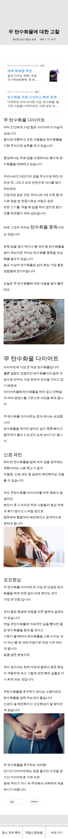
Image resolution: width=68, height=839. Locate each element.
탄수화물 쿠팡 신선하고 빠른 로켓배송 (33, 97)
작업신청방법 (34, 832)
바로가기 (57, 832)
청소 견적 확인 (11, 832)
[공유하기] (17, 802)
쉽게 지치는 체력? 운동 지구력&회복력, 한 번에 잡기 (22, 78)
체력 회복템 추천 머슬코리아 (21, 71)
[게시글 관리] (22, 802)
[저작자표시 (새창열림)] (43, 801)
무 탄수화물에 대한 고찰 (34, 31)
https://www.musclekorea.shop (23, 65)
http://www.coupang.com (20, 91)
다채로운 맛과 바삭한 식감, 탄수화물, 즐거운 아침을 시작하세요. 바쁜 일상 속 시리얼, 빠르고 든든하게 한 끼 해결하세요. (33, 104)
